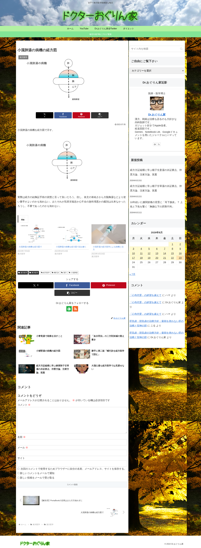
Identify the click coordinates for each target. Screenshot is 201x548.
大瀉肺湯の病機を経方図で (30, 247)
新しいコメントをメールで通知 (37, 473)
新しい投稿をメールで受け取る (37, 477)
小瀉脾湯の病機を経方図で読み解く (71, 247)
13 (156, 253)
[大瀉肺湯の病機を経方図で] (35, 234)
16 (180, 253)
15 (172, 253)
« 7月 (132, 274)
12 (149, 253)
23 (180, 257)
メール (23, 447)
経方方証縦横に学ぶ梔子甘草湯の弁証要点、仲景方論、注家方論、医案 (156, 188)
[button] (100, 115)
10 (133, 253)
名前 (22, 437)
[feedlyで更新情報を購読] (69, 309)
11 (141, 253)
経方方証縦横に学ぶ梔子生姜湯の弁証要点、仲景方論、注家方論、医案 (156, 172)
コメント (24, 404)
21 (164, 257)
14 (164, 253)
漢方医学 (24, 273)
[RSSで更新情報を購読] (75, 309)
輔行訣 (56, 273)
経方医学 (46, 273)
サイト (21, 458)
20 (156, 257)
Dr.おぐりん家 (157, 114)
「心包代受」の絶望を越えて (145, 295)
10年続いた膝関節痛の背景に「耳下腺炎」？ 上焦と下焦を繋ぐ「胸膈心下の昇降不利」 (156, 204)
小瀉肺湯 (74, 273)
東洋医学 (35, 273)
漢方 (65, 273)
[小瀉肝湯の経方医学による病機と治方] (108, 234)
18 (141, 257)
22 (172, 257)
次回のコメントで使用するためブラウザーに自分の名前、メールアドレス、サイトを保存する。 (73, 468)
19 (149, 257)
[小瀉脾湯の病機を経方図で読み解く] (72, 234)
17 (133, 257)
